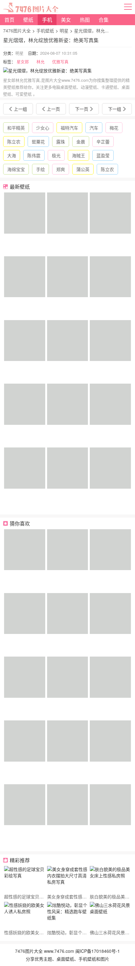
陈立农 (13, 141)
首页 (9, 19)
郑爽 (60, 169)
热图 (85, 19)
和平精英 (16, 128)
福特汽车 (69, 128)
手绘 (40, 169)
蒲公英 (82, 169)
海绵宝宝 (16, 169)
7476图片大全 (17, 30)
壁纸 (28, 19)
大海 (11, 155)
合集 (104, 19)
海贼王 (78, 155)
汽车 (93, 128)
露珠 (60, 141)
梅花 (114, 128)
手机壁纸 (45, 30)
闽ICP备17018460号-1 (97, 951)
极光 (56, 155)
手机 (47, 19)
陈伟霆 (33, 155)
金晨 (80, 141)
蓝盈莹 (103, 155)
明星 (64, 30)
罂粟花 (38, 141)
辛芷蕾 (103, 141)
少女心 (42, 128)
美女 (66, 19)
